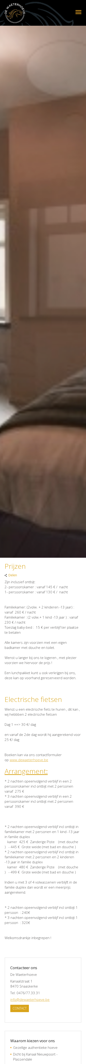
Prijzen (75, 12)
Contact (20, 1008)
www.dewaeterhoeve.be (29, 759)
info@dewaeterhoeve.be (30, 999)
